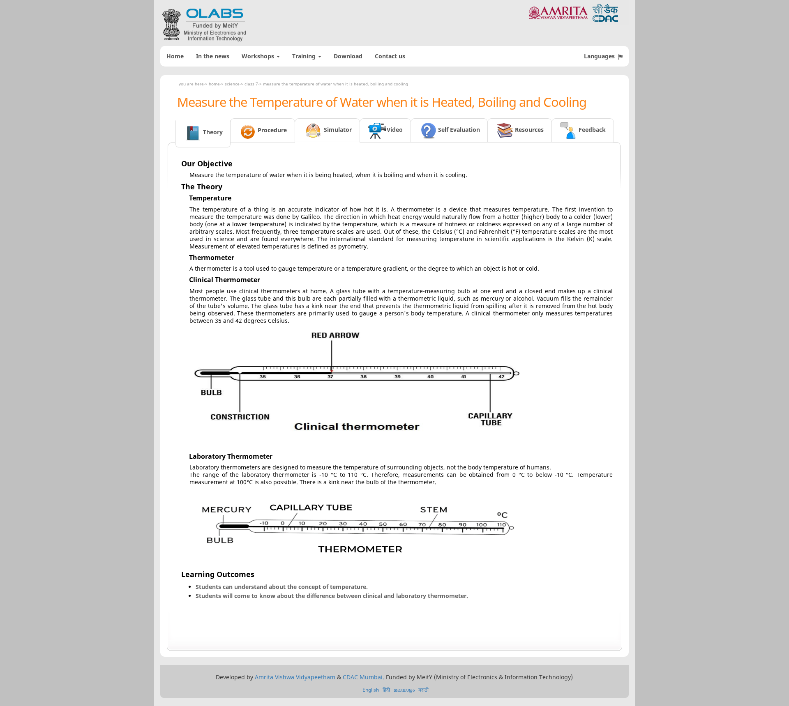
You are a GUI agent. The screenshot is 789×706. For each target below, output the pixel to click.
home (214, 84)
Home (175, 56)
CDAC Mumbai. (363, 677)
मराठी (423, 689)
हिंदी (386, 689)
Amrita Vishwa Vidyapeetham (295, 677)
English (370, 689)
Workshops (259, 56)
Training (304, 56)
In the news (212, 56)
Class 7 (251, 84)
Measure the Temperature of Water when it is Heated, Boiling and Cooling (335, 84)
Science (232, 84)
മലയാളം (404, 689)
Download (348, 56)
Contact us (390, 56)
